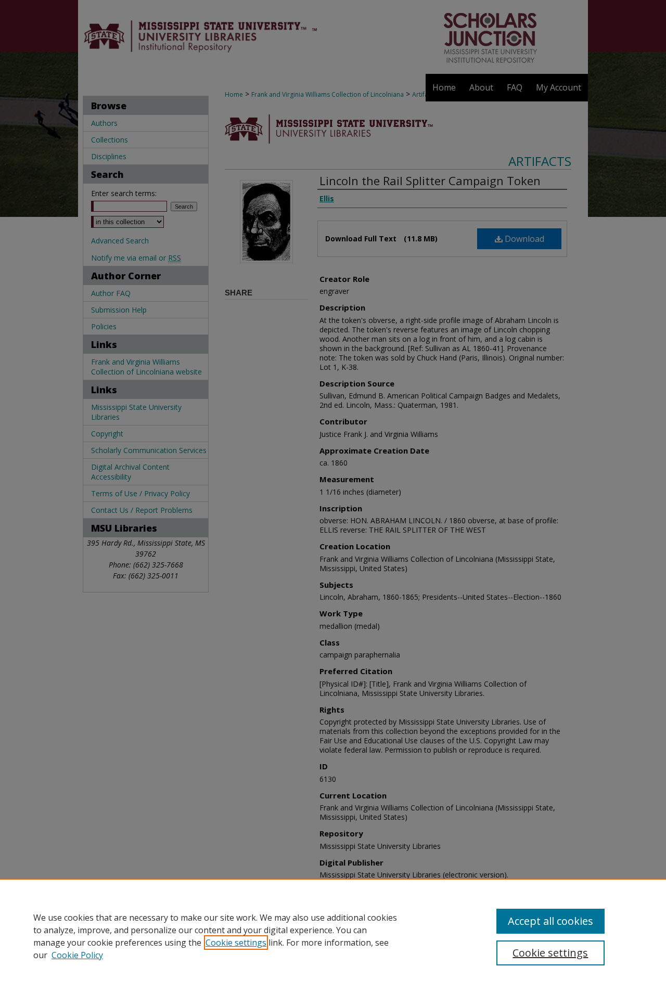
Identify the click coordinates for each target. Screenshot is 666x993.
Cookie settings (236, 942)
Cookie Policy (77, 955)
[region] (333, 936)
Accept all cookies (550, 921)
